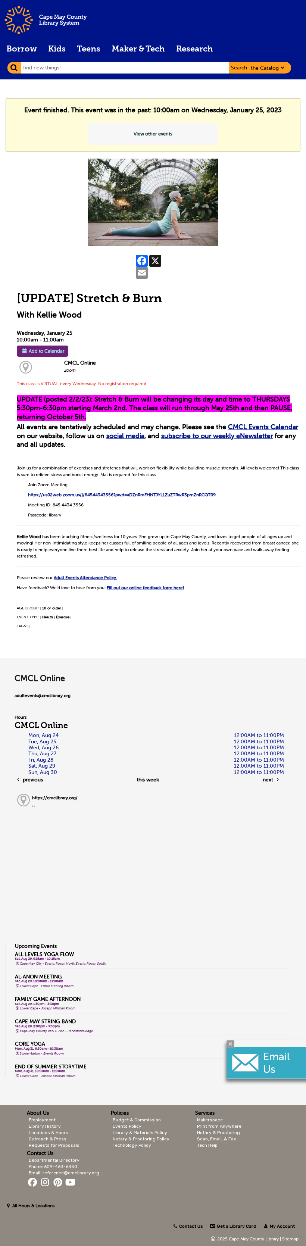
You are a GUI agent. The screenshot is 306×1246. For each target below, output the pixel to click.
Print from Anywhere (219, 1126)
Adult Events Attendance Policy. (85, 577)
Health (47, 617)
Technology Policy (132, 1145)
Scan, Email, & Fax (216, 1139)
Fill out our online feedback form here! (145, 587)
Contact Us (191, 1226)
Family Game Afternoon (48, 999)
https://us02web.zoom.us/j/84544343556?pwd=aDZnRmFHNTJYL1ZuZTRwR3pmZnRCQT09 (122, 494)
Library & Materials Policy (140, 1132)
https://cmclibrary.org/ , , (55, 801)
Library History (45, 1126)
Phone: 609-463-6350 (53, 1166)
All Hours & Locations (32, 1205)
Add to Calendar (47, 351)
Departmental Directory (54, 1160)
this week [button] (148, 779)
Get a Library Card (236, 1226)
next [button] (269, 779)
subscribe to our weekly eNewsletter (217, 435)
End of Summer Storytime (51, 1066)
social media (125, 435)
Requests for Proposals (54, 1145)
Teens (88, 49)
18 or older (51, 608)
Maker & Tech (138, 49)
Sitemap (290, 1239)
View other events (153, 134)
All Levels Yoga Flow (44, 954)
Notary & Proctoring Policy (141, 1139)
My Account (282, 1226)
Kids (57, 49)
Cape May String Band (45, 1021)
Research (194, 49)
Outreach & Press (47, 1139)
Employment (42, 1119)
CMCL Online (80, 362)
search (239, 67)
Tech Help (207, 1145)
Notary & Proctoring (218, 1132)
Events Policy (127, 1126)
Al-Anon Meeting (38, 976)
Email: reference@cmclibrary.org (64, 1172)
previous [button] (32, 779)
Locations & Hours (48, 1132)
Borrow (21, 49)
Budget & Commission (137, 1119)
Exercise (62, 617)
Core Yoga (30, 1043)
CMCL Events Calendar (263, 426)
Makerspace (210, 1119)
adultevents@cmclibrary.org (43, 695)
